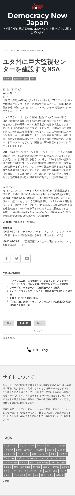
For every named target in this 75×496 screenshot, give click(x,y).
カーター (40, 446)
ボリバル (33, 471)
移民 (36, 475)
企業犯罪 (65, 467)
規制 (34, 454)
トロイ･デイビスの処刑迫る (24, 298)
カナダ (48, 471)
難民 (43, 475)
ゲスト (50, 446)
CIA (40, 471)
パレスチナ (60, 446)
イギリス (21, 458)
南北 (30, 475)
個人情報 (61, 462)
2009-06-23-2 (11, 231)
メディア (23, 462)
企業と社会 (25, 467)
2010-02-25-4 (11, 241)
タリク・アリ (23, 454)
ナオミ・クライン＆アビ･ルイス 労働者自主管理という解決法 (41, 293)
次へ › (40, 323)
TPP (53, 462)
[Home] (37, 6)
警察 (16, 467)
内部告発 (7, 78)
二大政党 (55, 467)
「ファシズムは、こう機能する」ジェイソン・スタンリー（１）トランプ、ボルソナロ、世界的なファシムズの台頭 (39, 282)
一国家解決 (8, 450)
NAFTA (63, 471)
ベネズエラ (43, 454)
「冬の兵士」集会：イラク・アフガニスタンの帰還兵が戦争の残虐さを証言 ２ (40, 303)
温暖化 (46, 467)
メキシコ (7, 475)
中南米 (53, 454)
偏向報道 (36, 467)
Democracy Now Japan (37, 19)
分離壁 (19, 450)
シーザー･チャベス (18, 471)
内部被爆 (59, 475)
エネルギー (29, 450)
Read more (9, 187)
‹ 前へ (8, 323)
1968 (12, 458)
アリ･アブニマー (27, 446)
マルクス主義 (9, 454)
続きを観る (9, 338)
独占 (32, 462)
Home (5, 50)
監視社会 (18, 78)
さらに (37, 330)
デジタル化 (60, 458)
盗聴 (26, 78)
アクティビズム (46, 458)
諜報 (55, 471)
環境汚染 (50, 450)
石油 (6, 458)
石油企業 (61, 450)
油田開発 (40, 450)
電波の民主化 (42, 462)
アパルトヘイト (10, 446)
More (5, 481)
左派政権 (63, 454)
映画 (6, 471)
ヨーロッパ (32, 458)
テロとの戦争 (19, 475)
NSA (33, 78)
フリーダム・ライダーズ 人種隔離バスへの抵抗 (34, 287)
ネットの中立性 (10, 462)
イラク (50, 475)
